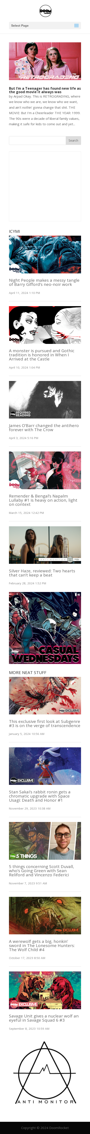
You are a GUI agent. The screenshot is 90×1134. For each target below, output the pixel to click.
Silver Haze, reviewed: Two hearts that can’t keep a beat (42, 573)
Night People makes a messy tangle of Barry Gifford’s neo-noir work (44, 282)
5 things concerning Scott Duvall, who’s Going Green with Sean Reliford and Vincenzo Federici (41, 871)
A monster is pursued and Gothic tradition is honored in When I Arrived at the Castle (41, 355)
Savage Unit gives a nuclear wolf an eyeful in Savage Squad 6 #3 (44, 1018)
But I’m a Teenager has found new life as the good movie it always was (45, 90)
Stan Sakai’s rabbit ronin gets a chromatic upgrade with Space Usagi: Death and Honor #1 (40, 796)
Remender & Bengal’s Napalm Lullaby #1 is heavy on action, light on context (43, 500)
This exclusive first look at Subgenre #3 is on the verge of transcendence (44, 723)
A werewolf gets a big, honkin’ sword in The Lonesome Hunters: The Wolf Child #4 (42, 945)
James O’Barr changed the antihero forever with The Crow (44, 427)
